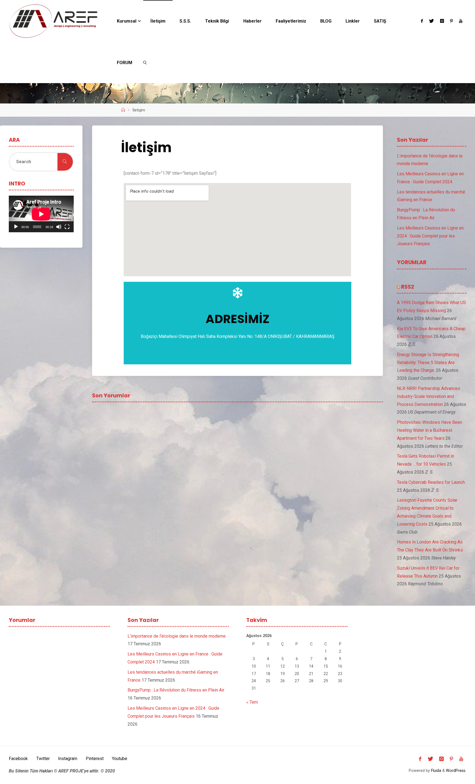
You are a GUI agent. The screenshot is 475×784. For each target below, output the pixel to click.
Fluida (435, 770)
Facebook (18, 758)
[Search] (65, 162)
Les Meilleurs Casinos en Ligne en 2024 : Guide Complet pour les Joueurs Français (430, 236)
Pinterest (95, 758)
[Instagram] (442, 21)
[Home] (123, 110)
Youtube (119, 758)
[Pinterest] (451, 21)
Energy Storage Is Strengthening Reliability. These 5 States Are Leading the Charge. (428, 362)
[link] (145, 62)
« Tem (252, 702)
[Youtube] (460, 21)
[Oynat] (16, 227)
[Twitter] (431, 21)
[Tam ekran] (67, 227)
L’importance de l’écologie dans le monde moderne (177, 636)
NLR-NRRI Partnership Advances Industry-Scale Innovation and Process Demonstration (428, 396)
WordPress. (456, 770)
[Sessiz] (59, 227)
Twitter (43, 758)
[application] (41, 214)
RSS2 (407, 287)
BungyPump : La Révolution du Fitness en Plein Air (176, 690)
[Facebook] (422, 21)
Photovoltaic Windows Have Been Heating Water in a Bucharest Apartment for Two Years (429, 430)
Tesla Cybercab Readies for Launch (431, 482)
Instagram (67, 758)
